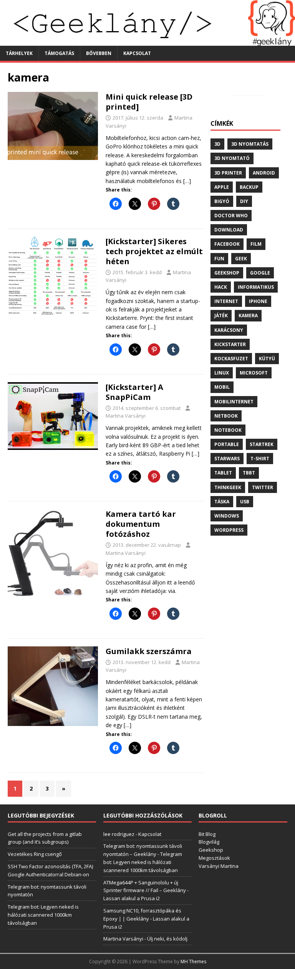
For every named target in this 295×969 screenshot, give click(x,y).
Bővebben (98, 53)
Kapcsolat (137, 53)
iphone (258, 301)
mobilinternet (234, 401)
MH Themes (193, 961)
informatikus (256, 287)
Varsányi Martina (219, 865)
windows (226, 516)
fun (219, 258)
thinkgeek (227, 487)
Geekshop (211, 849)
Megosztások (214, 857)
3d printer (228, 173)
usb (244, 501)
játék (221, 315)
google (260, 273)
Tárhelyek (19, 53)
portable (226, 444)
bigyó (221, 201)
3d (217, 144)
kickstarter (230, 344)
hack (220, 287)
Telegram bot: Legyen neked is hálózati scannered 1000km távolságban (43, 914)
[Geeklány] (147, 41)
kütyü (267, 358)
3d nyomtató (232, 158)
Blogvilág (209, 841)
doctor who (231, 215)
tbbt (249, 473)
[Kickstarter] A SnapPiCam (134, 392)
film (256, 244)
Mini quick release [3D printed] (149, 102)
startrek (261, 444)
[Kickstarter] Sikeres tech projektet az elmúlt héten (154, 251)
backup (249, 187)
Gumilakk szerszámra (149, 651)
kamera (248, 315)
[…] (187, 181)
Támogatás (59, 53)
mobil (222, 387)
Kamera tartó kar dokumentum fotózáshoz (141, 524)
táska (221, 501)
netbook (226, 416)
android (264, 173)
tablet (223, 473)
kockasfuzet (231, 358)
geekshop (226, 273)
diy (244, 201)
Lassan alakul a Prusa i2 (131, 898)
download (228, 229)
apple (221, 187)
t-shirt (259, 458)
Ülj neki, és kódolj (167, 938)
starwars (227, 458)
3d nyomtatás (249, 144)
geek (241, 258)
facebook (227, 244)
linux (221, 373)
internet (226, 301)
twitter (262, 487)
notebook (228, 430)
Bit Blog (207, 834)
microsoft (254, 373)
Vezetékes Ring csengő (35, 854)
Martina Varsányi (126, 415)
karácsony (228, 330)
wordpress (229, 530)
